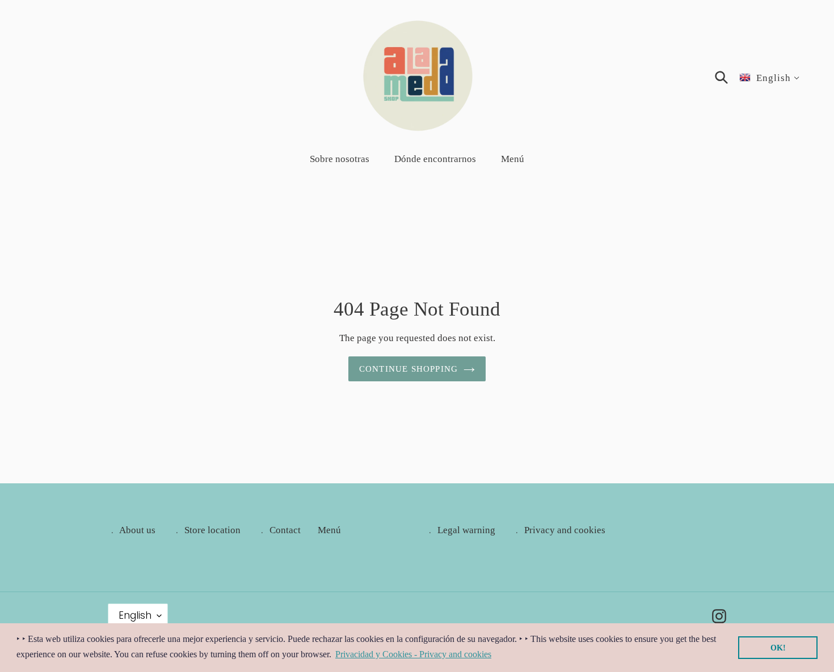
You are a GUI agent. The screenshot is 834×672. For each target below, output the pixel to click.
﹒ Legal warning (460, 530)
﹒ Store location (206, 530)
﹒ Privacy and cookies (558, 530)
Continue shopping (408, 368)
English (135, 615)
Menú (329, 530)
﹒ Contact (279, 530)
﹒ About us (131, 530)
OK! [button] (778, 647)
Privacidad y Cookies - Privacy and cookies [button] (413, 654)
